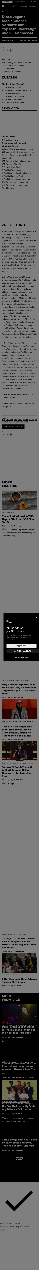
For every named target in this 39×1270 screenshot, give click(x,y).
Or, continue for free (21, 657)
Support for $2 (21, 646)
